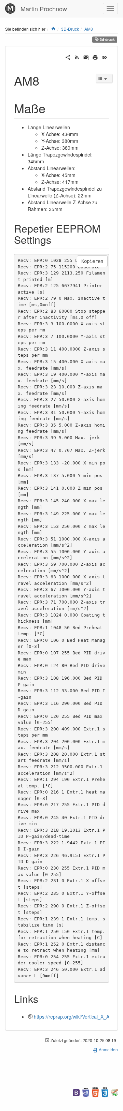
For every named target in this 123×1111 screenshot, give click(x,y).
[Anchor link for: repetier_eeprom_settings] (56, 239)
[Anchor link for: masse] (51, 108)
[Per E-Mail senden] (86, 56)
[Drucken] (95, 56)
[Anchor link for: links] (43, 998)
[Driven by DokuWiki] (114, 1092)
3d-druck (107, 39)
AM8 (88, 29)
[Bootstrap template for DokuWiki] (76, 1092)
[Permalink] (104, 56)
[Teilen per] (68, 56)
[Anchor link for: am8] (45, 80)
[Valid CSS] (104, 1092)
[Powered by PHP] (85, 1092)
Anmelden (108, 1049)
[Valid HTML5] (95, 1092)
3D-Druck (70, 29)
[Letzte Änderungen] (77, 56)
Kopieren (92, 261)
